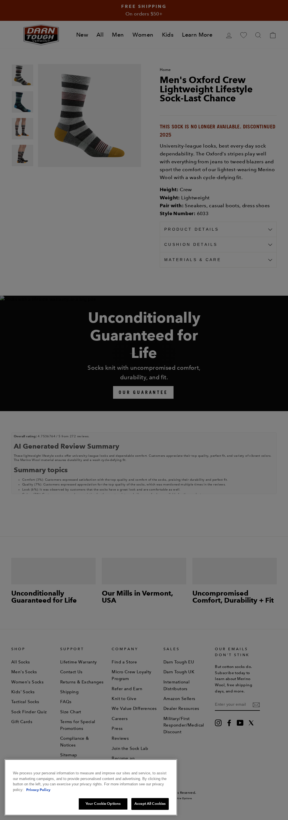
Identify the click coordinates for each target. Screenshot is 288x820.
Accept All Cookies (150, 803)
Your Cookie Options (103, 803)
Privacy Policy (38, 789)
